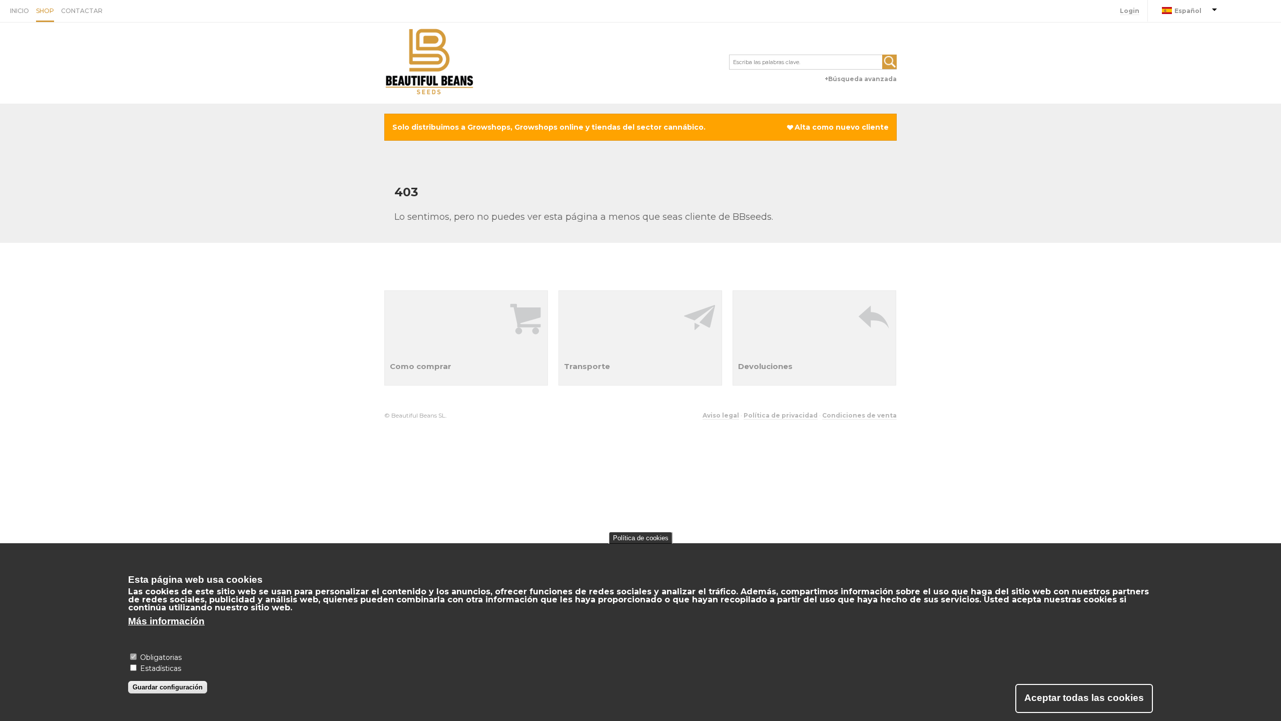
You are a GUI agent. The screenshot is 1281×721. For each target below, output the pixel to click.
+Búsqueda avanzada (861, 79)
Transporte (587, 366)
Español (1187, 11)
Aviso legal (721, 415)
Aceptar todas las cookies (1084, 697)
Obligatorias (161, 656)
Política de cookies (641, 538)
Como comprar (420, 366)
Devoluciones (765, 366)
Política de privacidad (781, 415)
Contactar (82, 11)
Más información (166, 621)
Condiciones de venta (859, 415)
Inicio (19, 11)
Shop (45, 11)
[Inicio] (429, 63)
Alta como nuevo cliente (842, 127)
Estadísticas (160, 668)
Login (1129, 11)
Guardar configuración (168, 686)
